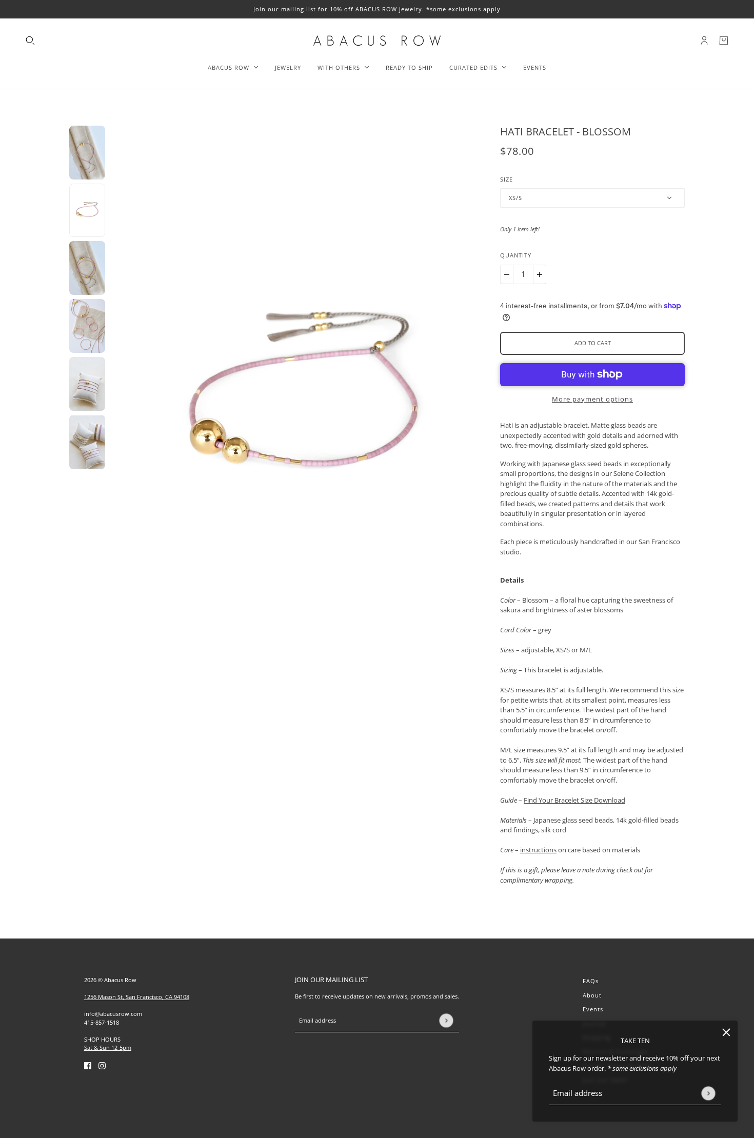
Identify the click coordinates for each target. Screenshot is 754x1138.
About (592, 995)
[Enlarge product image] (303, 397)
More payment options (592, 399)
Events (593, 1009)
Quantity (515, 255)
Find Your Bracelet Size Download (574, 800)
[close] (726, 1032)
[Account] (704, 40)
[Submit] (708, 1093)
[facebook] (87, 1065)
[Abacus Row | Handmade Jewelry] (377, 40)
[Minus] (506, 274)
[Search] (30, 40)
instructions (538, 849)
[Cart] (723, 40)
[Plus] (539, 274)
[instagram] (102, 1065)
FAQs (591, 981)
